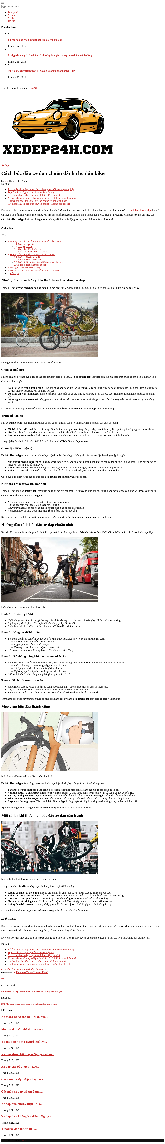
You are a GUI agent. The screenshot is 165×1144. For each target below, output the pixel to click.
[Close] (2, 3)
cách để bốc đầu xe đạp (34, 969)
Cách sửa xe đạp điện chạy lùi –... (23, 1079)
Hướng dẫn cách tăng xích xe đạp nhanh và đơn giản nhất (37, 201)
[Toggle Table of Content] (3, 235)
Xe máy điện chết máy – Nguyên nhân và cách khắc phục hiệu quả (42, 198)
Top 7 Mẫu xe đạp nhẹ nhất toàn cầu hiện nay (31, 192)
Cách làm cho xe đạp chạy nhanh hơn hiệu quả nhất (34, 195)
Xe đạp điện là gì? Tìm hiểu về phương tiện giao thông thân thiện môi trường (50, 55)
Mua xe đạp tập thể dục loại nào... (24, 1029)
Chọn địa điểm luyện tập (29, 249)
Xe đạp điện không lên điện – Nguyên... (27, 1116)
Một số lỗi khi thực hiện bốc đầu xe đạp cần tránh (35, 270)
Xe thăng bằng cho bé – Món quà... (24, 1016)
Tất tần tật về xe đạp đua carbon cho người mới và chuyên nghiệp (41, 189)
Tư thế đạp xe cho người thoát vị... (24, 1041)
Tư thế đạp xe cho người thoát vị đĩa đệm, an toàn (35, 39)
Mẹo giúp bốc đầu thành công (25, 267)
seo (6, 181)
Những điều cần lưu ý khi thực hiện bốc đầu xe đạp (36, 241)
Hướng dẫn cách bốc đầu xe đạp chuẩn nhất (32, 254)
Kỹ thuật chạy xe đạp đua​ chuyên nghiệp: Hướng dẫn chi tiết (39, 203)
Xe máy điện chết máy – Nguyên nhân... (27, 1054)
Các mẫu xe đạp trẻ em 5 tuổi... (22, 1091)
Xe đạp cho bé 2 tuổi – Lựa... (20, 1066)
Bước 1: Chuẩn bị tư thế (29, 257)
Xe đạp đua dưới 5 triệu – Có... (22, 1104)
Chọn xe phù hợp (26, 244)
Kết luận (14, 273)
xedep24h (32, 88)
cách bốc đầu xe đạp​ (11, 969)
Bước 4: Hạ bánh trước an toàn (32, 265)
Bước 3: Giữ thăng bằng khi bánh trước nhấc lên (40, 262)
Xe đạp (11, 18)
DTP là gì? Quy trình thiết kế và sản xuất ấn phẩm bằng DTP (41, 70)
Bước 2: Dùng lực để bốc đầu (31, 260)
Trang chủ (13, 12)
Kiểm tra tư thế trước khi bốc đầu (33, 251)
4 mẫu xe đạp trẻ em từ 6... (19, 1128)
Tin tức (11, 20)
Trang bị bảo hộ (25, 246)
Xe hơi (11, 15)
